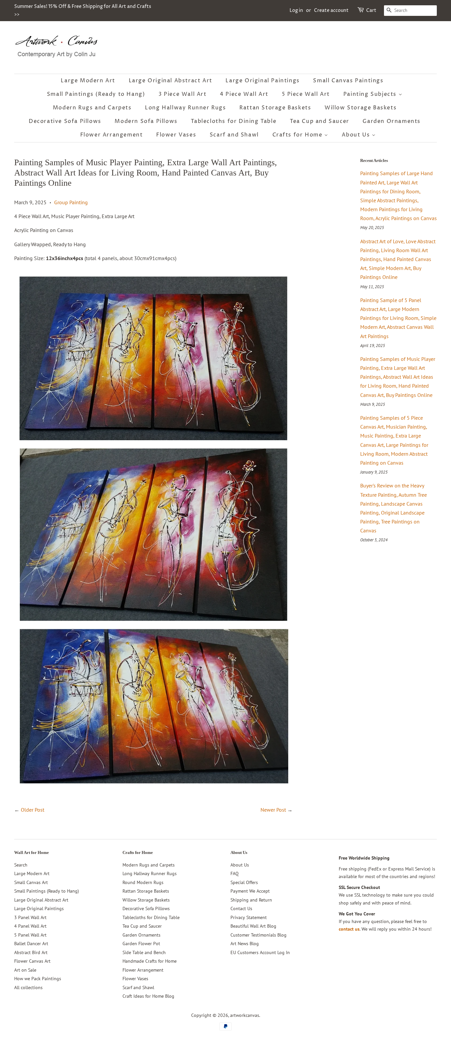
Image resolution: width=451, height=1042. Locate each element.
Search (20, 865)
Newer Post (273, 809)
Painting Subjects (371, 94)
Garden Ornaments (392, 121)
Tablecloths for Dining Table (233, 121)
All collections (28, 987)
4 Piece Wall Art (244, 94)
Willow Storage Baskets (361, 107)
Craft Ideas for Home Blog (148, 996)
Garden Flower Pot (141, 943)
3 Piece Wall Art (182, 94)
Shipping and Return (251, 900)
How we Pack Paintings (37, 979)
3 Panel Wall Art (30, 917)
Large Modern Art (88, 80)
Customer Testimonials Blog (258, 935)
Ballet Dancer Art (31, 943)
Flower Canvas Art (32, 961)
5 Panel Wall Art (30, 935)
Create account (331, 10)
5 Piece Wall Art (306, 94)
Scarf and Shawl (234, 134)
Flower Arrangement (111, 134)
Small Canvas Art (31, 882)
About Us (356, 134)
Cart (371, 10)
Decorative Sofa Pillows (65, 121)
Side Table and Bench (144, 952)
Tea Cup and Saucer (319, 121)
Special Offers (244, 882)
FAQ (234, 873)
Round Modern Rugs (142, 882)
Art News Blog (244, 943)
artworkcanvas (244, 1015)
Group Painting (71, 202)
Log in (296, 10)
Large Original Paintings (262, 80)
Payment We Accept (250, 891)
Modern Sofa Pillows (146, 121)
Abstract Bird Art (31, 952)
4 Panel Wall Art (30, 926)
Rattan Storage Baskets (275, 107)
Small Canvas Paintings (348, 80)
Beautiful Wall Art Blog (253, 926)
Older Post (32, 809)
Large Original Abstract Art (170, 80)
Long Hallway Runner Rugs (185, 107)
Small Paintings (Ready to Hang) (96, 94)
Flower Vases (176, 134)
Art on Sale (25, 970)
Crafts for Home (298, 134)
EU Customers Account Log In (260, 952)
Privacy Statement (248, 917)
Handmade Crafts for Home (149, 961)
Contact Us (241, 908)
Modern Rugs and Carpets (92, 107)
